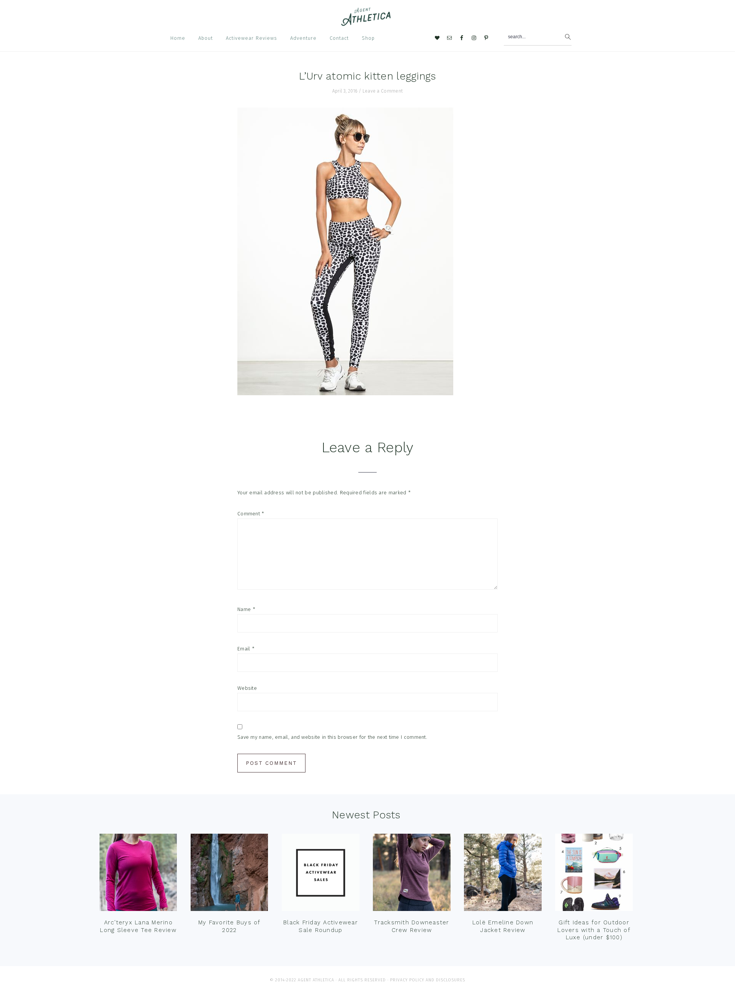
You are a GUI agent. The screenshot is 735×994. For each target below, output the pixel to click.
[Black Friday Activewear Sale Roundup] (320, 874)
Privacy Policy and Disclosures (427, 980)
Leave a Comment (383, 91)
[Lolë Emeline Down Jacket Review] (502, 874)
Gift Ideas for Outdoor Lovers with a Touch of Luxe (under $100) (593, 930)
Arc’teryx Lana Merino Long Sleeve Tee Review (138, 926)
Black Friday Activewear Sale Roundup (320, 926)
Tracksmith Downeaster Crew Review (411, 926)
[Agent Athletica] (368, 22)
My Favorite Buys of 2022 (229, 926)
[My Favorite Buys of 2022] (229, 874)
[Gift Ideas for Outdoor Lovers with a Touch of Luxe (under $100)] (593, 874)
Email (246, 648)
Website (247, 688)
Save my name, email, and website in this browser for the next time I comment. (332, 737)
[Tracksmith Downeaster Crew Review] (411, 874)
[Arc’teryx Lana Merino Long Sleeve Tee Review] (138, 874)
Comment (251, 513)
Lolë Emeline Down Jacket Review (502, 926)
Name (246, 609)
